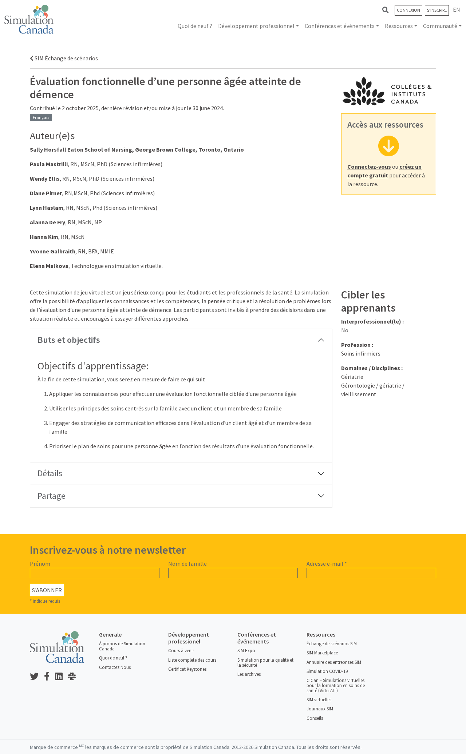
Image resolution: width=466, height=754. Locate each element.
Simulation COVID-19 (327, 671)
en (456, 9)
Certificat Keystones (187, 669)
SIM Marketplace (322, 653)
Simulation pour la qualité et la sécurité (265, 662)
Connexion (408, 10)
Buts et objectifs (68, 339)
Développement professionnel (256, 25)
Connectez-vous (369, 166)
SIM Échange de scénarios (65, 58)
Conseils (315, 718)
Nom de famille (187, 563)
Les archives (249, 674)
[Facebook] (49, 677)
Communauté (440, 25)
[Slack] (74, 677)
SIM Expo (246, 650)
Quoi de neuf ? (195, 25)
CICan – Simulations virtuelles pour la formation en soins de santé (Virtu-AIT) (336, 685)
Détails (49, 473)
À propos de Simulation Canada (122, 646)
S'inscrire (437, 10)
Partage (51, 495)
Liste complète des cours (192, 660)
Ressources (399, 25)
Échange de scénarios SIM (332, 644)
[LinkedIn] (61, 677)
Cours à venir (181, 650)
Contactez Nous (115, 667)
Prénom (40, 563)
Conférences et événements (340, 25)
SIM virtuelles (319, 700)
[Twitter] (37, 677)
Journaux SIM (320, 709)
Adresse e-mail (327, 563)
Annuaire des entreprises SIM (334, 662)
